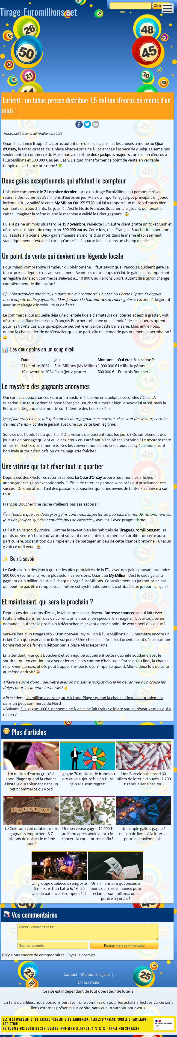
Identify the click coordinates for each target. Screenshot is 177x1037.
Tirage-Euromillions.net (38, 11)
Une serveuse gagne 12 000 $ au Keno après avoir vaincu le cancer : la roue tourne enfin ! (87, 833)
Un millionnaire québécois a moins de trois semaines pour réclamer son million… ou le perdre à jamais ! (115, 891)
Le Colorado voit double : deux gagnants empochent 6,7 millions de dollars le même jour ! (31, 836)
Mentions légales (95, 974)
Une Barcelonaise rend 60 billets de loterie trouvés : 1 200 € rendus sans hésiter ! (144, 779)
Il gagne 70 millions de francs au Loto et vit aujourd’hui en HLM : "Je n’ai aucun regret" (87, 779)
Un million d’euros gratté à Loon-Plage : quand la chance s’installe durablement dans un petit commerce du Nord (31, 781)
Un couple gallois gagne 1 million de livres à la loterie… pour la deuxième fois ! (143, 833)
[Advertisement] (88, 56)
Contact (70, 974)
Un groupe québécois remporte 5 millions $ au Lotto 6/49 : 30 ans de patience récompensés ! (59, 888)
